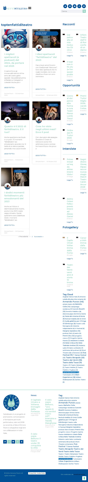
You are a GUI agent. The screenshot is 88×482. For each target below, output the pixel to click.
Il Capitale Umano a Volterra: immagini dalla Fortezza (71, 245)
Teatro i (67, 365)
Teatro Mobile (71, 367)
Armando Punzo (73, 301)
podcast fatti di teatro (72, 333)
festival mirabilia (72, 319)
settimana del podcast (72, 350)
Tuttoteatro (68, 375)
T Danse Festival (72, 447)
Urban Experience (66, 461)
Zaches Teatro (73, 464)
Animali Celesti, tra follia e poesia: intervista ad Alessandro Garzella (72, 208)
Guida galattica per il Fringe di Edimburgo (70, 420)
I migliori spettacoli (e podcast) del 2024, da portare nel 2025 (14, 60)
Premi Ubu (69, 336)
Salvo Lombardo (76, 348)
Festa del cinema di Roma (68, 415)
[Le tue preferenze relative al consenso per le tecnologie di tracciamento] (84, 478)
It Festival (79, 328)
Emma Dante (74, 412)
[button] (29, 8)
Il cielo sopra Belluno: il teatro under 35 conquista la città (36, 441)
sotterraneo (76, 353)
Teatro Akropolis (75, 357)
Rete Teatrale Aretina (72, 437)
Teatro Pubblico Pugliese (73, 456)
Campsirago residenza (66, 407)
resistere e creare (71, 434)
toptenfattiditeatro (71, 372)
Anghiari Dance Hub (71, 297)
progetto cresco (64, 432)
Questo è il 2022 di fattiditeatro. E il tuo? (15, 129)
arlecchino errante (78, 299)
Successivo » (38, 236)
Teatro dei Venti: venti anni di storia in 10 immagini (71, 274)
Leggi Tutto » (9, 87)
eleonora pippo (69, 314)
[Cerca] (84, 11)
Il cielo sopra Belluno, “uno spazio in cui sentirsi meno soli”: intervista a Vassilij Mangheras (50, 411)
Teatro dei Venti (72, 360)
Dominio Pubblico (73, 311)
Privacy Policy (33, 473)
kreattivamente (79, 474)
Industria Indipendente (74, 425)
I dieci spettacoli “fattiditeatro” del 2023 (46, 57)
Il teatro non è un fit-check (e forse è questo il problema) (72, 68)
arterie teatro (69, 304)
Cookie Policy (41, 473)
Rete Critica (71, 343)
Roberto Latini (63, 439)
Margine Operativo (71, 331)
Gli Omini (74, 417)
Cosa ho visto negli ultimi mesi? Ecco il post (46, 129)
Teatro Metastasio (71, 454)
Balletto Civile (69, 405)
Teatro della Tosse (72, 363)
